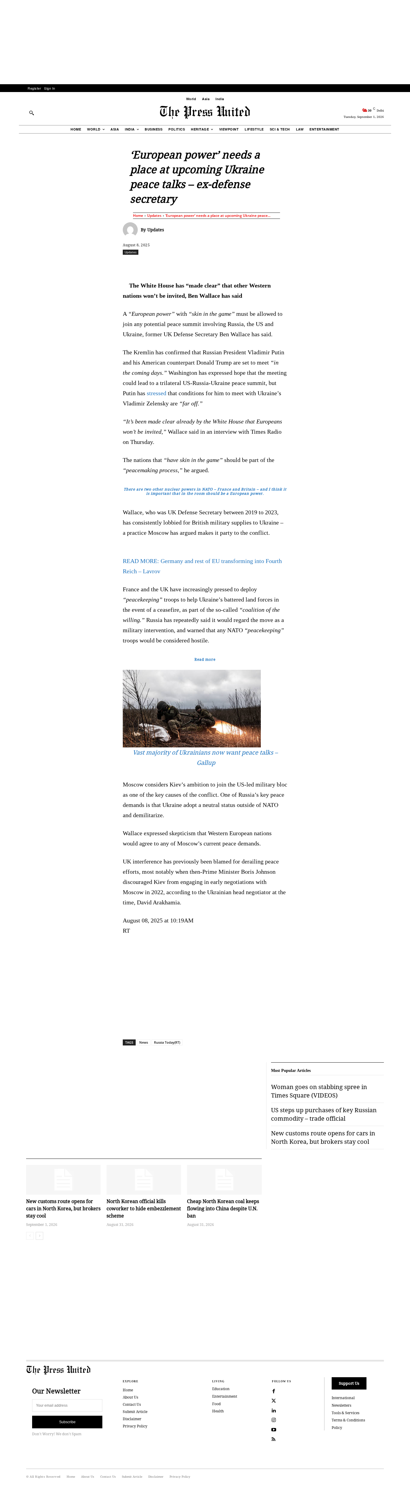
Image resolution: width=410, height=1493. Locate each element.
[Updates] (132, 229)
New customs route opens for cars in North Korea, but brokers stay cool (63, 1208)
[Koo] (386, 265)
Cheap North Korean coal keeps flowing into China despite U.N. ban (223, 1208)
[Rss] (274, 1439)
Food (216, 1403)
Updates (154, 215)
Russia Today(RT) (167, 1042)
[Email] (248, 265)
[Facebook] (165, 265)
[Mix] (289, 265)
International (343, 1397)
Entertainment (224, 1396)
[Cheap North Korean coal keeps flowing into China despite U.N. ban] (224, 1180)
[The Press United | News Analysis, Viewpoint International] (205, 112)
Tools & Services (345, 1412)
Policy (337, 1427)
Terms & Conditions (348, 1420)
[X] (179, 265)
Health (218, 1411)
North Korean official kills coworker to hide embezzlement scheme (144, 1208)
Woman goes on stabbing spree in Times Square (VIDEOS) (319, 1091)
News (143, 1042)
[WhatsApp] (206, 265)
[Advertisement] (205, 42)
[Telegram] (276, 265)
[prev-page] (30, 1236)
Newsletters (341, 1405)
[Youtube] (274, 1430)
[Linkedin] (220, 265)
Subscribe (67, 1422)
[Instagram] (274, 1420)
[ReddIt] (193, 265)
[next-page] (39, 1236)
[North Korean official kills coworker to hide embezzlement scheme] (144, 1180)
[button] (31, 112)
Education (221, 1388)
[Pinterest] (234, 265)
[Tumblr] (262, 265)
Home (138, 215)
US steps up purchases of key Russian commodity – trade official (324, 1114)
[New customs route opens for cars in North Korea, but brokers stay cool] (63, 1180)
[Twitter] (274, 1401)
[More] (400, 265)
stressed (156, 393)
